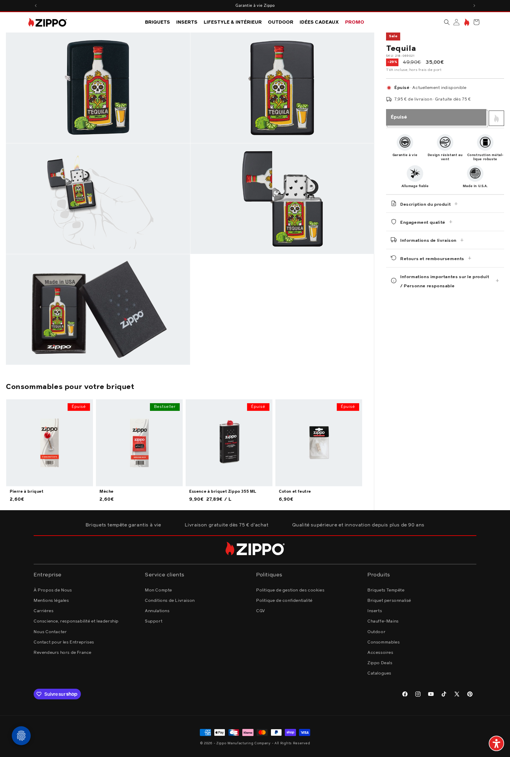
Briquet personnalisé (389, 600)
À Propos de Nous (53, 590)
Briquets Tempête (386, 590)
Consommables (383, 642)
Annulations (157, 611)
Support (153, 621)
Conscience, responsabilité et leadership (76, 621)
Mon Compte (158, 590)
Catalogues (379, 673)
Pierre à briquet (27, 492)
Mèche (106, 492)
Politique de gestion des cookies (290, 590)
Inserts (374, 611)
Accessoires (380, 652)
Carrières (43, 611)
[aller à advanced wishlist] (466, 22)
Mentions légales (51, 600)
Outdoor (376, 632)
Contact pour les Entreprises (64, 642)
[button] (446, 22)
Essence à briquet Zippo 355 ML (222, 492)
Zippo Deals (380, 663)
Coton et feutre (295, 492)
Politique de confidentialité (284, 600)
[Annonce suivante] (474, 5)
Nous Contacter (50, 632)
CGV (260, 611)
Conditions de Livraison (170, 600)
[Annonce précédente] (35, 5)
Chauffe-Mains (383, 621)
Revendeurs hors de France (62, 652)
